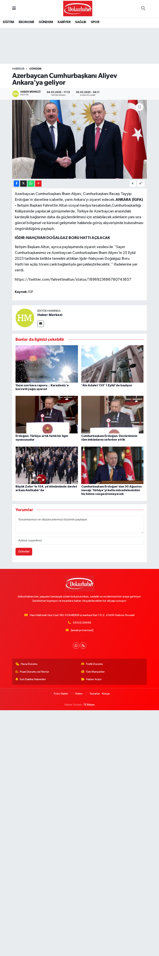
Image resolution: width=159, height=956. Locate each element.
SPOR (95, 22)
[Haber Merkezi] (25, 317)
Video (79, 693)
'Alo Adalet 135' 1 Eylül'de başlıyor (106, 385)
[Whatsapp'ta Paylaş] (31, 183)
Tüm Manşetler (95, 671)
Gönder (24, 551)
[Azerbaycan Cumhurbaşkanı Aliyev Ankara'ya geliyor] (79, 139)
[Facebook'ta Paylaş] (16, 183)
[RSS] (83, 645)
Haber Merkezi (49, 315)
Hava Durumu (29, 664)
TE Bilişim (89, 704)
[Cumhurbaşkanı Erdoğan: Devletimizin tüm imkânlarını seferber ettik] (112, 414)
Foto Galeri (61, 693)
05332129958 (82, 622)
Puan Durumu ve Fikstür (34, 671)
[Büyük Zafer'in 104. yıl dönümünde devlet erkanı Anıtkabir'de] (47, 465)
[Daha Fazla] (38, 183)
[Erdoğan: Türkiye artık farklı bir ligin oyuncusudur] (47, 414)
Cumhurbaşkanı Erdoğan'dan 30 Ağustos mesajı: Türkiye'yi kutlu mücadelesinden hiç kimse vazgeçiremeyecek (111, 490)
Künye (106, 693)
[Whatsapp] (76, 645)
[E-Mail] (40, 324)
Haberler (18, 68)
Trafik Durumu (94, 664)
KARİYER (64, 22)
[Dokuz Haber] (77, 8)
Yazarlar (95, 693)
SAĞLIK (80, 22)
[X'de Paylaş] (23, 183)
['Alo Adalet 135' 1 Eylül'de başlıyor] (112, 364)
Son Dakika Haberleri (33, 679)
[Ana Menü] (14, 8)
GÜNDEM (46, 22)
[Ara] (143, 8)
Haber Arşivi (93, 679)
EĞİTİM (8, 22)
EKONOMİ (26, 22)
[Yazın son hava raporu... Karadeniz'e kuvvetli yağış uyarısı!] (47, 364)
